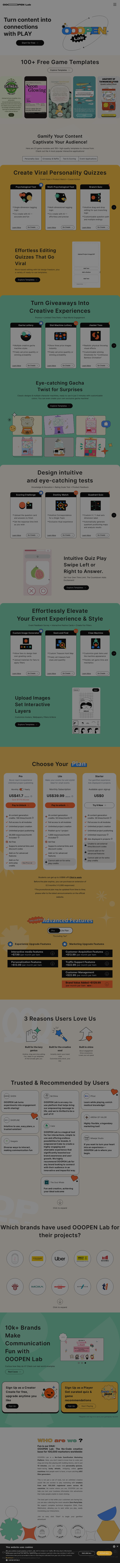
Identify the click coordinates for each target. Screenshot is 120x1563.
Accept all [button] (104, 1553)
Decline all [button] (86, 1553)
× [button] (117, 1546)
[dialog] (60, 781)
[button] (40, 1560)
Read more (9, 1558)
